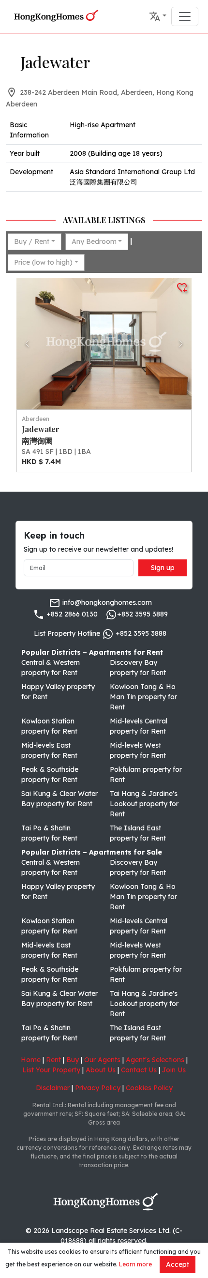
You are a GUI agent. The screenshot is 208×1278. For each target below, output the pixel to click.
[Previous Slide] (27, 343)
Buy (72, 1059)
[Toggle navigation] (184, 16)
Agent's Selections (155, 1059)
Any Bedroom (94, 241)
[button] (157, 16)
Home (31, 1059)
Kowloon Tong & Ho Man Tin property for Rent (143, 696)
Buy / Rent (31, 241)
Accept (177, 1264)
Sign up (163, 567)
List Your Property (51, 1070)
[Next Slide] (181, 343)
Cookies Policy (149, 1087)
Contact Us (139, 1070)
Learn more (135, 1264)
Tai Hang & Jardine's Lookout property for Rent (144, 803)
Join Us (174, 1070)
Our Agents (102, 1059)
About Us (101, 1070)
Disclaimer (53, 1087)
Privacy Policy (97, 1087)
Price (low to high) (43, 262)
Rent (53, 1059)
